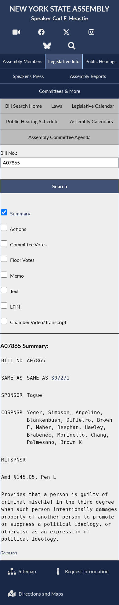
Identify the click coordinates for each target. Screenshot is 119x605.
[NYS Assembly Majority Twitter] (66, 34)
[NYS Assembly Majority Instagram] (91, 34)
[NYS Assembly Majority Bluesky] (47, 47)
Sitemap (26, 571)
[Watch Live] (16, 34)
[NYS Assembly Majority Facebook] (41, 34)
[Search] (72, 47)
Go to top (8, 552)
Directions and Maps (40, 594)
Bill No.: (8, 153)
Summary (20, 213)
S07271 (60, 378)
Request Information (86, 571)
